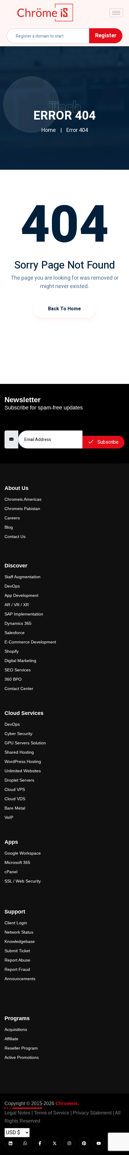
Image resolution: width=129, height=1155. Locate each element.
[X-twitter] (55, 1143)
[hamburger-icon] (116, 12)
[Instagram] (69, 1143)
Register (105, 36)
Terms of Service (51, 1112)
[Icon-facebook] (40, 1143)
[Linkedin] (10, 1143)
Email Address (17, 424)
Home (48, 130)
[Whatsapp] (25, 1143)
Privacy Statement (92, 1112)
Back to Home (64, 308)
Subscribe (107, 442)
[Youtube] (99, 1143)
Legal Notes (17, 1112)
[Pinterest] (84, 1143)
